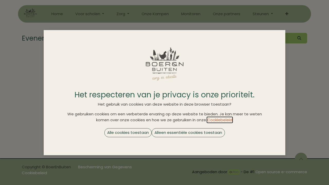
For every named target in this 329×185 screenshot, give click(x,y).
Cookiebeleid (219, 120)
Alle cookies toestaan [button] (128, 132)
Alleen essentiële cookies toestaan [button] (188, 132)
